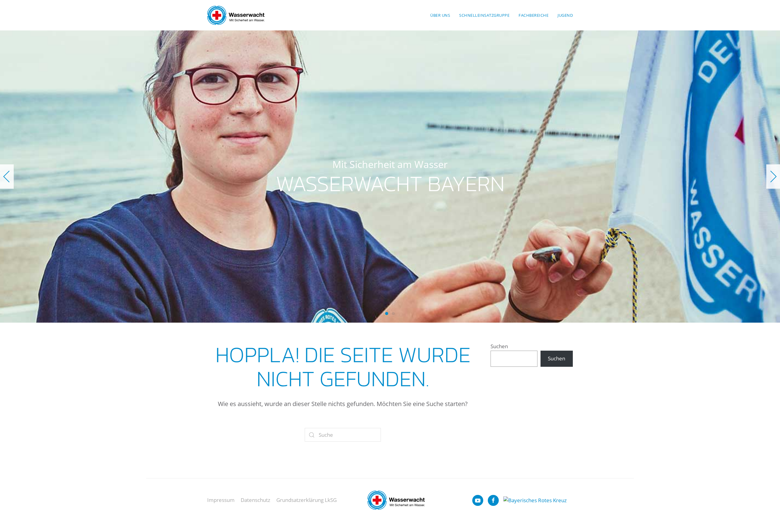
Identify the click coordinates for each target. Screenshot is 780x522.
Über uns (440, 15)
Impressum (221, 499)
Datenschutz (255, 499)
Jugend (565, 15)
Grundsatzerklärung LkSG (306, 499)
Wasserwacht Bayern (386, 313)
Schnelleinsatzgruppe (484, 15)
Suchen (499, 346)
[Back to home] (235, 15)
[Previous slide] (7, 176)
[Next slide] (773, 176)
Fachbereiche (533, 15)
